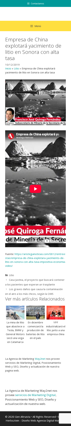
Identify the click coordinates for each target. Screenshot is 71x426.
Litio (16, 68)
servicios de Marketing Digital (35, 395)
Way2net (40, 358)
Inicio (8, 68)
